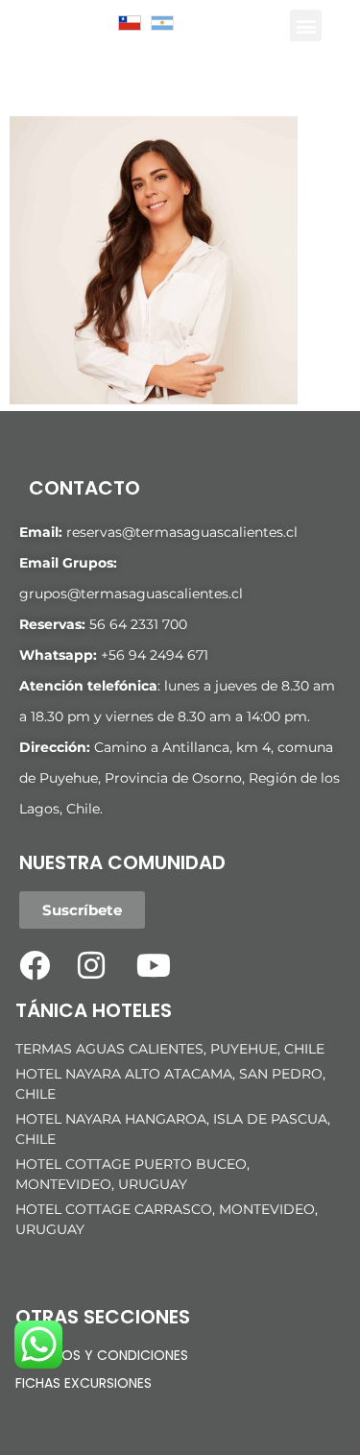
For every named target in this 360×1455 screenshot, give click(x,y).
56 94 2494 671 (158, 655)
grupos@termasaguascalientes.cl (131, 593)
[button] (306, 25)
